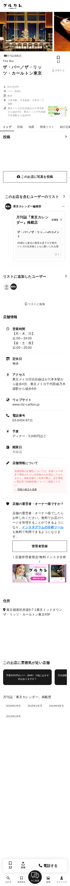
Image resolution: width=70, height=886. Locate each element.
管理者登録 (40, 546)
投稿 (20, 126)
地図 (31, 126)
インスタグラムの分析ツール (43, 527)
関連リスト (47, 126)
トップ (7, 126)
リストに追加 (36, 304)
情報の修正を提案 (27, 489)
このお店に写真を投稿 (36, 176)
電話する (50, 866)
